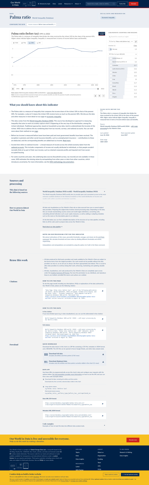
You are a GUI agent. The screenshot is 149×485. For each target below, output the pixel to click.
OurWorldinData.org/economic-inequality (22, 96)
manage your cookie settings (79, 481)
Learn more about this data (54, 93)
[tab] (16, 42)
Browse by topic (45, 4)
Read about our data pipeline (52, 226)
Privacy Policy (65, 481)
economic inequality (54, 116)
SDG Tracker (80, 470)
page (36, 131)
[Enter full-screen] (103, 95)
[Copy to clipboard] (100, 291)
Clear (135, 45)
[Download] (95, 95)
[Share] (99, 95)
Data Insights (80, 459)
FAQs (41, 460)
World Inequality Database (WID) (41, 121)
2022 (102, 88)
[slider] (22, 89)
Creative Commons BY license (60, 273)
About (77, 4)
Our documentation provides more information (67, 374)
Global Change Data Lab (38, 449)
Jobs (99, 466)
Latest (60, 4)
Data (54, 4)
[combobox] (101, 4)
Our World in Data (15, 4)
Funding (100, 459)
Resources (67, 4)
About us (100, 452)
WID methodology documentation (62, 162)
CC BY (36, 96)
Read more (66, 140)
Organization (102, 455)
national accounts (17, 147)
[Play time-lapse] (13, 88)
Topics (78, 452)
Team (99, 462)
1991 (17, 88)
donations (36, 477)
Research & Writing (126, 452)
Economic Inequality (108, 17)
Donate (133, 4)
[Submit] (113, 4)
